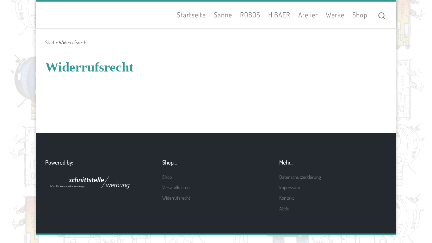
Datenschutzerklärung (300, 177)
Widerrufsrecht (176, 198)
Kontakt (286, 198)
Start (50, 42)
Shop (167, 177)
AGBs (284, 208)
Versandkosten (176, 187)
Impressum (289, 187)
